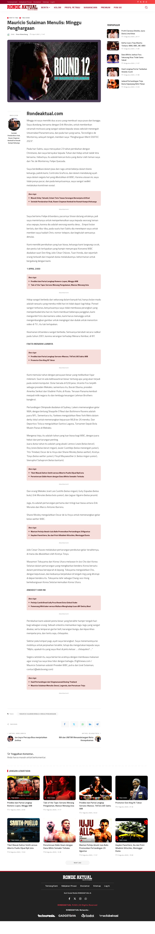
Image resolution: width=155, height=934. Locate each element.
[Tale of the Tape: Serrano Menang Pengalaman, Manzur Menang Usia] (59, 788)
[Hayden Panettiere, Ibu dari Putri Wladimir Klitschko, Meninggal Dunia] (131, 830)
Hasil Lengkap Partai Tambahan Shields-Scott (134, 70)
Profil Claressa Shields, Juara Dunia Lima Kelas (133, 32)
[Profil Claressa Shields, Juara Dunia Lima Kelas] (113, 33)
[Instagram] (143, 2)
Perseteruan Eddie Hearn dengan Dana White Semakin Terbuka (57, 476)
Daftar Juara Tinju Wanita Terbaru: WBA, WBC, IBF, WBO (133, 44)
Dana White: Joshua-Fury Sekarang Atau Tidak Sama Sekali (132, 57)
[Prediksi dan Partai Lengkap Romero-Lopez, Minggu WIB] (23, 788)
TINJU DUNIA (26, 18)
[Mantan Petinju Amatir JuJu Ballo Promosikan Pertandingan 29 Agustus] (95, 830)
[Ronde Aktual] (22, 7)
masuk (22, 757)
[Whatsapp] (85, 898)
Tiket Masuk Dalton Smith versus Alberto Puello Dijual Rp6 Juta (57, 472)
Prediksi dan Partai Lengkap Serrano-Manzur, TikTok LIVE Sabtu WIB (59, 356)
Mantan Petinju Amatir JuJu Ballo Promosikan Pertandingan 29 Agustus (60, 531)
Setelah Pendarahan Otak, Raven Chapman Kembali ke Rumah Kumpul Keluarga (14, 138)
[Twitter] (140, 2)
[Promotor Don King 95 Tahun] (131, 788)
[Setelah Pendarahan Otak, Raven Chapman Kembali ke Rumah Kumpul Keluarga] (14, 124)
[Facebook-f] (69, 898)
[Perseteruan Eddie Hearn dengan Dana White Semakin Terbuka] (59, 830)
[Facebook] (138, 2)
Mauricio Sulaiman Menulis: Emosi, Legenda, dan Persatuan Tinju (58, 685)
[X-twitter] (74, 898)
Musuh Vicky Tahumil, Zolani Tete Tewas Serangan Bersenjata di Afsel (60, 198)
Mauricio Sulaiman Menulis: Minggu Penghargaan (38, 714)
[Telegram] (97, 724)
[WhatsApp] (146, 2)
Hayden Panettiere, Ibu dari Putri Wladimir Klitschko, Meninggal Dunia (60, 535)
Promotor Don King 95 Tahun (43, 360)
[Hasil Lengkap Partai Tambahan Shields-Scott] (113, 71)
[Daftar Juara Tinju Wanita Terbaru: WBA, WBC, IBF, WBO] (113, 45)
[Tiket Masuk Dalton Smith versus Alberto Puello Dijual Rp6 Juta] (23, 830)
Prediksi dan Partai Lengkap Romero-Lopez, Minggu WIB (54, 281)
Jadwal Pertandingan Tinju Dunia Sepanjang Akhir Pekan (133, 82)
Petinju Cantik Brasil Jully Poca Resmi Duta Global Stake (54, 602)
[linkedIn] (90, 724)
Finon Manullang (22, 34)
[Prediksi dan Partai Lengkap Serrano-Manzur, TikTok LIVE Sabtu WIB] (95, 788)
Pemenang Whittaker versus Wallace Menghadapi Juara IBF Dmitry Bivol (61, 606)
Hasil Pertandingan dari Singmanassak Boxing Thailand (54, 682)
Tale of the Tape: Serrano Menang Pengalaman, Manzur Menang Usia (60, 285)
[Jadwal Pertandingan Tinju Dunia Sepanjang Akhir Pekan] (113, 84)
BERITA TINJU (13, 18)
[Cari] (146, 7)
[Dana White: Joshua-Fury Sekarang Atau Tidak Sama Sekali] (113, 58)
